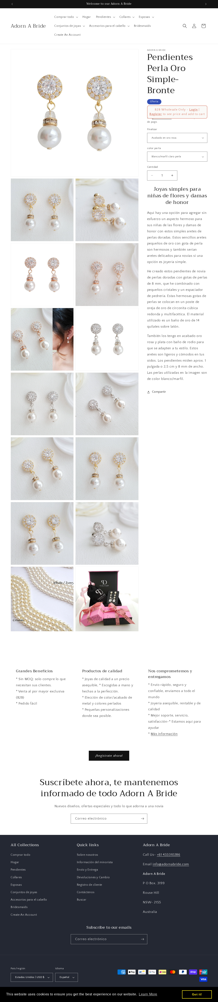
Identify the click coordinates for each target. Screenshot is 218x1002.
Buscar (81, 899)
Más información (164, 734)
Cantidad (152, 166)
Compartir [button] (159, 392)
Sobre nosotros (87, 855)
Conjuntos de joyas (24, 892)
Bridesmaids (19, 907)
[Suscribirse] (142, 819)
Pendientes (18, 869)
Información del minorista (95, 862)
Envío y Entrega (87, 869)
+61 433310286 (168, 855)
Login (193, 109)
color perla (154, 148)
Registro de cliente (89, 885)
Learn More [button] (148, 994)
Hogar (15, 862)
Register (155, 114)
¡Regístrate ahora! (109, 756)
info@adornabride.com (171, 864)
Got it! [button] (197, 994)
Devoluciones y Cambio (93, 877)
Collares (16, 877)
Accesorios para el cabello (29, 899)
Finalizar (152, 129)
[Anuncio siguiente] (206, 4)
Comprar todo (20, 855)
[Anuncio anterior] (12, 4)
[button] (66, 17)
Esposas (16, 885)
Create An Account (24, 915)
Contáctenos (86, 892)
